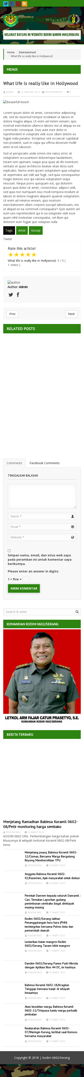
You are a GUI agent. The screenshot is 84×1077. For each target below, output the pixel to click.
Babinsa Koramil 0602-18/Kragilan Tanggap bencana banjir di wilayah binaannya (47, 989)
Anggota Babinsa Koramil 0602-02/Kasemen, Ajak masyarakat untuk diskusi (52, 876)
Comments (14, 463)
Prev (12, 314)
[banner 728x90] (42, 35)
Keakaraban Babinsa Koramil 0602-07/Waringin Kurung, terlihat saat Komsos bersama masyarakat (51, 1032)
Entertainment (27, 52)
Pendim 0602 (13, 832)
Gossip (35, 230)
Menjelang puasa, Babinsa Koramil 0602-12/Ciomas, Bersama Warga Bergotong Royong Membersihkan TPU (51, 856)
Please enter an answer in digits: (33, 571)
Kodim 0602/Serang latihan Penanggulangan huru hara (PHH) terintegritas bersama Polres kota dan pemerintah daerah (49, 924)
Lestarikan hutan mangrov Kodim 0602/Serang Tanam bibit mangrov (47, 944)
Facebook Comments (45, 463)
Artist (22, 230)
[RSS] (24, 3)
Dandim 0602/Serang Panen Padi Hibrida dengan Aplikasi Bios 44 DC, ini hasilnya (51, 965)
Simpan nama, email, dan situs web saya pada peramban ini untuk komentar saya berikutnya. (40, 559)
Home (11, 52)
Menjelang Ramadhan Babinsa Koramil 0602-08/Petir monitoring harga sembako (40, 824)
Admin (9, 92)
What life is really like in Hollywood (32, 260)
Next (71, 314)
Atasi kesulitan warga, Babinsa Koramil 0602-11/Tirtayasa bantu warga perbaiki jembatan (51, 1010)
